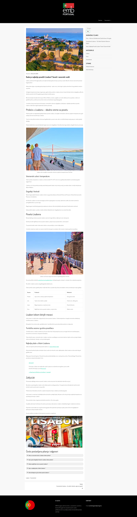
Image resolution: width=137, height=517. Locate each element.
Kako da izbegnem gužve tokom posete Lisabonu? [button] (39, 472)
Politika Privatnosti (90, 66)
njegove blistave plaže (54, 346)
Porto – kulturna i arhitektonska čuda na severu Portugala (98, 38)
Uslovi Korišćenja (89, 69)
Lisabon (27, 478)
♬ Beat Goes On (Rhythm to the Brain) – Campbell (40, 372)
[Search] (88, 31)
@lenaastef (31, 363)
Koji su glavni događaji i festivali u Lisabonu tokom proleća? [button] (41, 459)
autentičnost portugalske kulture (45, 280)
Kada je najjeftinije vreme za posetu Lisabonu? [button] (38, 464)
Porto (87, 56)
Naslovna (100, 20)
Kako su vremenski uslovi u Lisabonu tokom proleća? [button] (40, 455)
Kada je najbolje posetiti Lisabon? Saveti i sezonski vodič (98, 46)
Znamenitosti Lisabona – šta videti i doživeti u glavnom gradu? (98, 42)
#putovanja (43, 368)
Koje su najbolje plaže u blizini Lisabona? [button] (37, 468)
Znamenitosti (107, 20)
